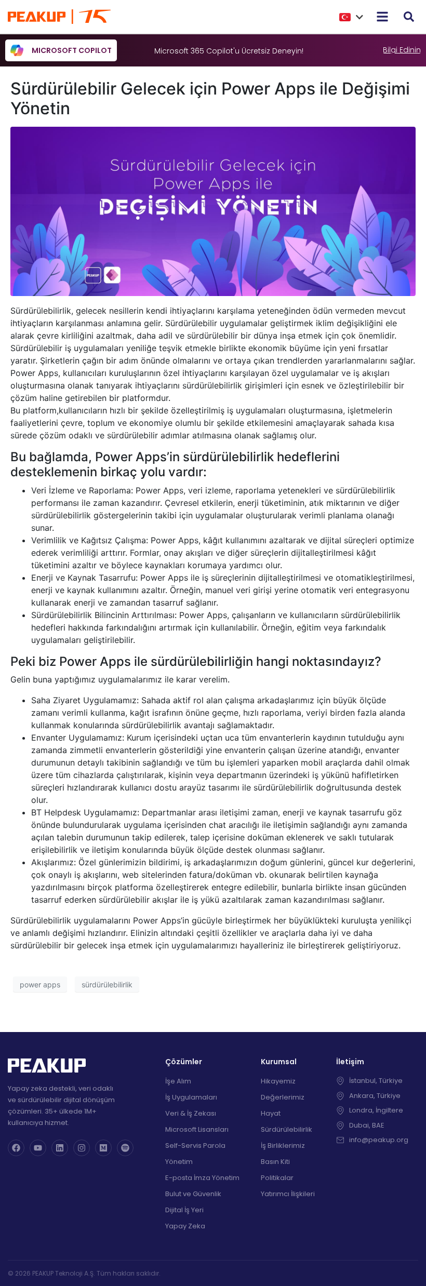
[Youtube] (38, 1148)
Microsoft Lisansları (197, 1129)
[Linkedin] (59, 1148)
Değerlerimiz (282, 1097)
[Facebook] (16, 1148)
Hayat (271, 1113)
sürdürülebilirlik (107, 984)
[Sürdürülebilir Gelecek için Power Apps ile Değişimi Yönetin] (213, 211)
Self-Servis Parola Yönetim (195, 1154)
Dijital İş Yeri (184, 1210)
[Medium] (103, 1148)
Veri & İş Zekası (190, 1113)
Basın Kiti (275, 1162)
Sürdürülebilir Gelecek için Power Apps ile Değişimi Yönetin (210, 98)
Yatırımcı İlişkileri (288, 1194)
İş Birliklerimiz (283, 1145)
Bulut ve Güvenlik (193, 1194)
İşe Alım (178, 1081)
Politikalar (277, 1178)
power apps (40, 984)
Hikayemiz (278, 1081)
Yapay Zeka (185, 1226)
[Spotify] (125, 1148)
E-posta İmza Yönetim (202, 1178)
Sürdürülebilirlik (286, 1129)
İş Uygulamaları (191, 1097)
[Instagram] (81, 1148)
